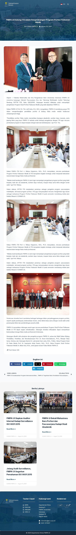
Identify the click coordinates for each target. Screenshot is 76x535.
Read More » (11, 429)
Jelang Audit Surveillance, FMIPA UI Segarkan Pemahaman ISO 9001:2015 (19, 471)
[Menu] (71, 4)
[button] (15, 364)
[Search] (68, 4)
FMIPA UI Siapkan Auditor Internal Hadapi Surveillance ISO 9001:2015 (20, 421)
